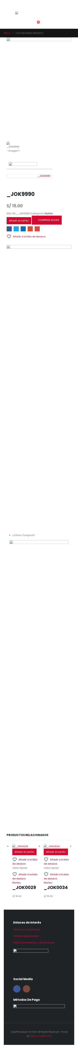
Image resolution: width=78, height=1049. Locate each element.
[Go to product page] (26, 846)
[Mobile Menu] (17, 6)
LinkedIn (23, 228)
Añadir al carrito (19, 220)
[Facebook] (16, 988)
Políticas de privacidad (25, 936)
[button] (18, 18)
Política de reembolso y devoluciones (33, 942)
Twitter (16, 228)
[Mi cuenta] (18, 23)
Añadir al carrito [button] (24, 852)
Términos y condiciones (26, 929)
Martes (48, 213)
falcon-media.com (40, 1036)
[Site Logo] (24, 13)
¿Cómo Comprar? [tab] (23, 535)
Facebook (9, 228)
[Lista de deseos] (26, 23)
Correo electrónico (37, 228)
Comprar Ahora (48, 220)
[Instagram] (26, 988)
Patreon (30, 228)
